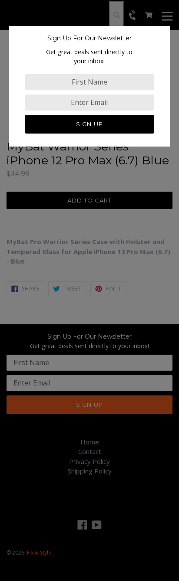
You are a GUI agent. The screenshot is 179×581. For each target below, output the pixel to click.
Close (8, 178)
